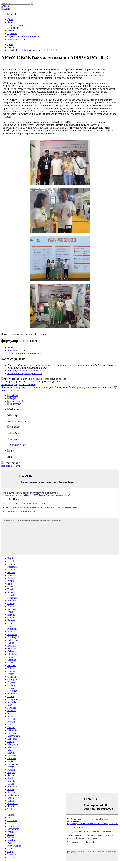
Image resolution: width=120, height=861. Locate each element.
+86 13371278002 (17, 445)
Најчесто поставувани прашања (24, 36)
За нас (11, 22)
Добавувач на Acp (10, 387)
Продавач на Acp (64, 387)
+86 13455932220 (17, 421)
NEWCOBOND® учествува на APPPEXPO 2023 (33, 50)
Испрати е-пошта (10, 465)
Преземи (12, 33)
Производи (13, 27)
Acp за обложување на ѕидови (37, 387)
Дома (10, 19)
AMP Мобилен (27, 384)
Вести (11, 30)
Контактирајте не (17, 39)
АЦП (115, 387)
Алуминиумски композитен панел (92, 387)
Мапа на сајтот (9, 384)
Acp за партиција (10, 390)
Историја (18, 25)
